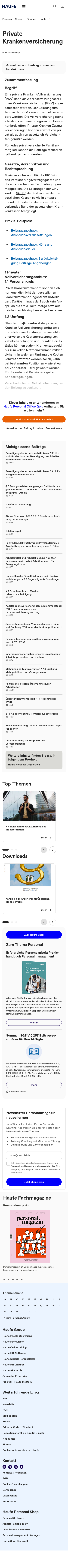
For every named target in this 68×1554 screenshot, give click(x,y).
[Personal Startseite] (10, 6)
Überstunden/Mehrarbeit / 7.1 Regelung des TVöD (31, 700)
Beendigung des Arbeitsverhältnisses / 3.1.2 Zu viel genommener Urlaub (33, 473)
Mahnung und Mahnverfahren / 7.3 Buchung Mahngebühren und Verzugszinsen (31, 670)
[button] (34, 419)
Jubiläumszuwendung (18, 504)
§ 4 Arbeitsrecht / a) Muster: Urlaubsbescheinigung (22, 592)
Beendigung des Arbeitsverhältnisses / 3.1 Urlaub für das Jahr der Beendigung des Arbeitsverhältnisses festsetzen (32, 456)
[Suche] (55, 6)
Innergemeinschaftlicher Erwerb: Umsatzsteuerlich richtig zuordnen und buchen (34, 655)
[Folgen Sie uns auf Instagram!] (16, 1467)
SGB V (20, 193)
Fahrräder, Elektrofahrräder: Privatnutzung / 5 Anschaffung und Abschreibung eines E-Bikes (32, 544)
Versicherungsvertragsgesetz (32, 180)
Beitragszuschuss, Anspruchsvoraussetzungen (31, 232)
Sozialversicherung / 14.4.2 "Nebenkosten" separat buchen (34, 727)
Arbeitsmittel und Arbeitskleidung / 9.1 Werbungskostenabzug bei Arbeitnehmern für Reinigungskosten (31, 561)
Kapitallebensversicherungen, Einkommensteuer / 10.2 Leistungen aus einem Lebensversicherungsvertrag (34, 609)
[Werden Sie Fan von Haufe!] (21, 1467)
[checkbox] (8, 1163)
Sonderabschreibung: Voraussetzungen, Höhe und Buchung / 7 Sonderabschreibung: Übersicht (34, 625)
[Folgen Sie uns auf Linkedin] (4, 1467)
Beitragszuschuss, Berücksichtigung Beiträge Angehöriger (34, 260)
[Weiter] (52, 849)
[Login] (62, 6)
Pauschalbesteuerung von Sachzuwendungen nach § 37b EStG (32, 640)
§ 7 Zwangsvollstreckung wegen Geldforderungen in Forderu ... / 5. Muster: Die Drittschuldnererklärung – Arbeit (34, 489)
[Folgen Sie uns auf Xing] (10, 1467)
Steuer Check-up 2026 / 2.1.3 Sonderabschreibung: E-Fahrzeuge (33, 518)
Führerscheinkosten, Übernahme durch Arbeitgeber (28, 685)
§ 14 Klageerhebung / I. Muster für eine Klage (32, 713)
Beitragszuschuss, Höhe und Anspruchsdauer (32, 246)
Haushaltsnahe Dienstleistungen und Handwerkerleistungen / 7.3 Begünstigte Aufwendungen (33, 577)
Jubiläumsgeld (14, 531)
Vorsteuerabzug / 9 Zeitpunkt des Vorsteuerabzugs (25, 742)
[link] (7, 18)
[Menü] (24, 6)
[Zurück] (44, 850)
